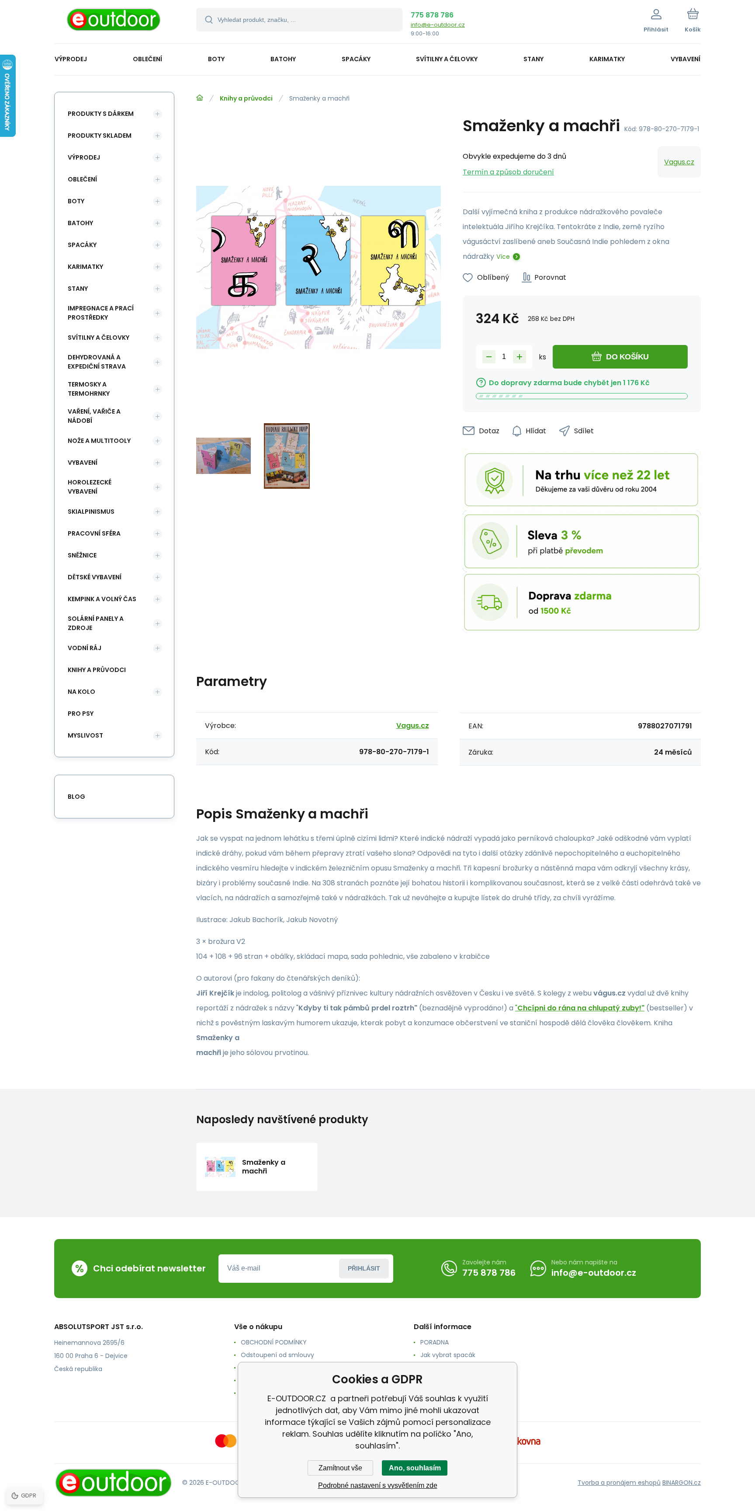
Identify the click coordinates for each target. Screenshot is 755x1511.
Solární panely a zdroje (96, 623)
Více (503, 256)
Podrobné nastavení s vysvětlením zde (377, 1485)
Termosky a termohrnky (89, 389)
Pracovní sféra (94, 533)
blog (76, 796)
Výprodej (84, 157)
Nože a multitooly (99, 440)
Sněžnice (82, 555)
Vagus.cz (679, 162)
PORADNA (434, 1342)
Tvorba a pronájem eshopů (619, 1482)
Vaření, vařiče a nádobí (94, 416)
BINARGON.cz (681, 1482)
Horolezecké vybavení (89, 487)
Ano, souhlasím (415, 1468)
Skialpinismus (91, 511)
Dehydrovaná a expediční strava (97, 362)
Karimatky (85, 266)
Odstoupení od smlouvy (277, 1355)
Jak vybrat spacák (447, 1355)
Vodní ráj (84, 648)
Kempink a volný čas (102, 599)
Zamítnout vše (340, 1468)
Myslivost (85, 735)
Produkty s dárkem (101, 113)
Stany (78, 288)
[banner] (114, 23)
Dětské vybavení (94, 577)
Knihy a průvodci (246, 98)
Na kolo (81, 691)
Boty (76, 201)
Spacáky (82, 244)
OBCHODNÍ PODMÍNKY (274, 1342)
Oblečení (82, 179)
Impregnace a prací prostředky (101, 313)
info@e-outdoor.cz (438, 25)
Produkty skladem (100, 135)
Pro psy (81, 713)
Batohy (80, 223)
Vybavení (82, 462)
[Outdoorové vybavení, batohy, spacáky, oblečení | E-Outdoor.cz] (199, 97)
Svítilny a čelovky (98, 337)
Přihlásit (364, 1268)
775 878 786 (432, 15)
